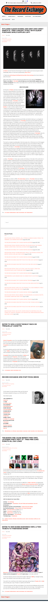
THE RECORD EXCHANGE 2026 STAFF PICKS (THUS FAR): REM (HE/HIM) (21, 264)
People (3, 383)
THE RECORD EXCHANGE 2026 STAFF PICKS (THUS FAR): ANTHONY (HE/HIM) (22, 306)
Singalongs (6, 415)
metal (17, 212)
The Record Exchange (7, 40)
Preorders (20, 16)
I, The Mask (15, 81)
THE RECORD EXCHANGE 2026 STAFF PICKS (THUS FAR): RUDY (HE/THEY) (21, 259)
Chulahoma (14, 516)
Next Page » (5, 24)
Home (3, 35)
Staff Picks (28, 16)
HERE (8, 351)
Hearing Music (6, 412)
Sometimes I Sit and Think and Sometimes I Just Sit (25, 503)
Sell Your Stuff (6, 19)
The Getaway (18, 514)
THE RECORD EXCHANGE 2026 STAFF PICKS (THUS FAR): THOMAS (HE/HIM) (22, 302)
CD (39, 581)
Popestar (15, 356)
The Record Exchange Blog (6, 332)
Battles (5, 106)
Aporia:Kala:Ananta (7, 406)
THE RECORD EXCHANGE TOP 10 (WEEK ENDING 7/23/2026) (18, 292)
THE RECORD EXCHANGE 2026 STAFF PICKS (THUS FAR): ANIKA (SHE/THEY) (22, 283)
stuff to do (36, 518)
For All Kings (11, 501)
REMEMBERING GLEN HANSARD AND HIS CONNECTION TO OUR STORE (21, 276)
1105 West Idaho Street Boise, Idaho (18, 3)
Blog (13, 19)
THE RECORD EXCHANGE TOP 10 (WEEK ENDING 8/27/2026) (18, 242)
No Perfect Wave (7, 403)
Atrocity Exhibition (7, 409)
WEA (29, 493)
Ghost (4, 340)
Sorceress (9, 511)
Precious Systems (7, 425)
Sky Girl (5, 428)
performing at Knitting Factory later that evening (21, 75)
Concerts (8, 591)
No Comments (4, 41)
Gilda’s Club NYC (32, 482)
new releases (21, 212)
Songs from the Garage (27, 506)
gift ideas (15, 518)
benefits (6, 518)
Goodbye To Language (8, 418)
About (4, 16)
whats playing (29, 212)
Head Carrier (10, 512)
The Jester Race (22, 178)
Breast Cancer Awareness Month (30, 484)
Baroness (5, 572)
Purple (18, 574)
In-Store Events (37, 16)
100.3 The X (27, 72)
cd (5, 212)
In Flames (5, 70)
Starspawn (5, 422)
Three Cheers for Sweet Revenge (23, 508)
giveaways (8, 370)
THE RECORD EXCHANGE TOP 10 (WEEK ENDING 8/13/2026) (18, 257)
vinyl (25, 212)
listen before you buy (21, 518)
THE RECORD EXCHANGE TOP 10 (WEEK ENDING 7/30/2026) (18, 280)
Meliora (25, 355)
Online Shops (11, 16)
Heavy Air (5, 400)
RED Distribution (19, 469)
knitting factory (13, 212)
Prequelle (9, 340)
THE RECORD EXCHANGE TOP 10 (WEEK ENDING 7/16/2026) (18, 299)
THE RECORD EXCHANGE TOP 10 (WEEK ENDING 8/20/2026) (18, 249)
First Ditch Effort (11, 509)
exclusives (10, 518)
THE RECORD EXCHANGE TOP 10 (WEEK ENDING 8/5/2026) (18, 273)
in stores (7, 212)
